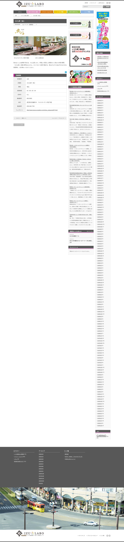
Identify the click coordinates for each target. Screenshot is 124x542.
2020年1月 (99, 277)
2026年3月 (99, 107)
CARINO (101, 435)
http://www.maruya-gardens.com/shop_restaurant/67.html (42, 110)
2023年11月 (99, 168)
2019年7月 (99, 292)
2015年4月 (99, 415)
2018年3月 (99, 330)
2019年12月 (99, 280)
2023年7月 (99, 178)
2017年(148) (41, 476)
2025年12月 (99, 114)
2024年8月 (99, 148)
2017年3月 (99, 360)
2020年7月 (99, 263)
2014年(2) (41, 483)
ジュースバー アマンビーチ (58, 118)
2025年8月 (99, 124)
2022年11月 (99, 195)
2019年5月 (99, 297)
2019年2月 (99, 304)
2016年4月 (99, 386)
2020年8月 (99, 260)
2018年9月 (99, 316)
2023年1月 (99, 190)
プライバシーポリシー (92, 535)
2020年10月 (99, 255)
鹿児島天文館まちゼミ (102, 91)
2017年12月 (99, 338)
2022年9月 (99, 199)
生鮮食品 (31, 24)
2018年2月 (99, 333)
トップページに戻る (19, 124)
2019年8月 (99, 289)
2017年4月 (99, 357)
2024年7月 (99, 151)
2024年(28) (41, 459)
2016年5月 (99, 384)
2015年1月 (99, 423)
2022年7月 (99, 204)
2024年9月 (99, 146)
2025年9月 (99, 122)
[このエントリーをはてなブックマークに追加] (66, 72)
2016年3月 (99, 389)
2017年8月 (99, 347)
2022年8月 (99, 202)
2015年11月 (99, 398)
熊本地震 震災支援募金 (102, 70)
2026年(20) (41, 454)
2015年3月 (99, 418)
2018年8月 (99, 318)
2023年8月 (99, 175)
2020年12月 (99, 250)
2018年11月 (99, 311)
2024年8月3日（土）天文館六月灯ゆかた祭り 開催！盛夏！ (81, 215)
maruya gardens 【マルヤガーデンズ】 (73, 456)
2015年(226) (41, 480)
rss (107, 3)
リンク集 (102, 535)
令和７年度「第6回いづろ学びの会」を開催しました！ (80, 120)
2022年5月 (99, 209)
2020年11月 (99, 253)
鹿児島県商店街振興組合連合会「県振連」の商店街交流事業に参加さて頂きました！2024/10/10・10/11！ (81, 174)
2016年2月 (99, 391)
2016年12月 (99, 367)
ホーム (20, 12)
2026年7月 (99, 102)
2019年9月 (99, 287)
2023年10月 (99, 170)
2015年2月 (99, 420)
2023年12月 (99, 165)
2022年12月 (99, 192)
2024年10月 (99, 144)
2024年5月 (99, 156)
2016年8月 (99, 377)
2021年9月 (99, 229)
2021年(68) (41, 466)
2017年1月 (99, 364)
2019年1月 (99, 306)
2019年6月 (99, 294)
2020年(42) (41, 468)
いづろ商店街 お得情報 (102, 82)
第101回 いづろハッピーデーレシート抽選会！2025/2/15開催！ (80, 146)
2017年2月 (99, 362)
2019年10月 (99, 284)
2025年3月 (99, 136)
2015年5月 (99, 413)
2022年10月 (99, 197)
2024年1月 (99, 163)
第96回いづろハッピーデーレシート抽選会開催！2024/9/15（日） (80, 187)
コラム (98, 88)
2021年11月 (99, 224)
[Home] (16, 15)
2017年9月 (99, 345)
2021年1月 (99, 248)
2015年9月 (99, 403)
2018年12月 (99, 309)
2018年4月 (99, 328)
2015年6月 (99, 411)
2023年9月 (99, 173)
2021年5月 (99, 238)
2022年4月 (99, 212)
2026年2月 (99, 110)
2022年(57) (41, 463)
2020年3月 (99, 272)
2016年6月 (99, 381)
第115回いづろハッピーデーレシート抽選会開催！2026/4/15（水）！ (80, 92)
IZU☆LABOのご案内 (33, 12)
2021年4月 (99, 241)
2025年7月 (99, 127)
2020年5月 (99, 267)
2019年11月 (99, 282)
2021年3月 (99, 243)
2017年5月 (99, 355)
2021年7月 (99, 233)
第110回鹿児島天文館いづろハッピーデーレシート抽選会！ (81, 106)
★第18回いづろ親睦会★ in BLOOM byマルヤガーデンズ (103, 58)
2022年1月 (99, 219)
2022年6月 (99, 207)
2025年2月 (99, 139)
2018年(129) (41, 473)
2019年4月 (99, 299)
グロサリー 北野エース (21, 118)
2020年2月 (99, 275)
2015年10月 (99, 401)
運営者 (86, 2)
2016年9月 (99, 374)
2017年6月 (99, 352)
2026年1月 (99, 112)
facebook (110, 3)
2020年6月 (99, 265)
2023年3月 (99, 185)
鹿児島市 (67, 454)
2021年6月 (99, 236)
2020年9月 (99, 258)
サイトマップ (93, 2)
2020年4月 (99, 270)
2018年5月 (99, 326)
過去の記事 (90, 231)
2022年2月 (99, 216)
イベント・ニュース (46, 12)
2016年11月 (99, 369)
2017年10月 (99, 343)
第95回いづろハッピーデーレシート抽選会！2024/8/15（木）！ (79, 201)
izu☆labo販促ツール (74, 236)
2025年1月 (99, 141)
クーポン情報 (60, 12)
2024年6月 (99, 153)
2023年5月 (99, 182)
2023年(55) (41, 461)
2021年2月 (99, 246)
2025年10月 (99, 119)
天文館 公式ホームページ (70, 459)
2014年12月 (99, 425)
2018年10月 (99, 313)
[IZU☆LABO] (29, 7)
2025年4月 (99, 134)
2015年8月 (99, 406)
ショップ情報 (87, 12)
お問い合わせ (101, 2)
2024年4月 (99, 158)
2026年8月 (99, 100)
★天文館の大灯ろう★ (102, 72)
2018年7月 (99, 321)
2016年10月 (99, 372)
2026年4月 (99, 105)
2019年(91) (41, 471)
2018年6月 (99, 323)
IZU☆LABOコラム (74, 12)
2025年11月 (99, 117)
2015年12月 (99, 396)
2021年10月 (99, 226)
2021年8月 (99, 231)
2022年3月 (99, 214)
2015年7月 (99, 408)
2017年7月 (99, 350)
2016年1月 (99, 394)
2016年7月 (99, 379)
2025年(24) (41, 456)
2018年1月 (99, 335)
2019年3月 (99, 301)
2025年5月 (99, 131)
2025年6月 (99, 129)
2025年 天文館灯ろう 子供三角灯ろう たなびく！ (81, 132)
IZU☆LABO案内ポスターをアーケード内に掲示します (81, 241)
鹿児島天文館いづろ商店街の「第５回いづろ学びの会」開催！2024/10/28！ (80, 160)
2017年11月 (99, 340)
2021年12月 (99, 221)
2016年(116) (41, 478)
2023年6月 (99, 180)
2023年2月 (99, 187)
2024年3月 (99, 161)
